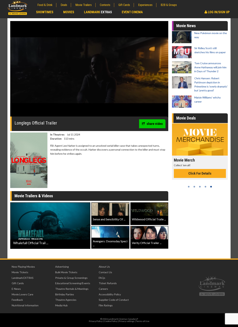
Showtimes (44, 12)
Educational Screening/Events (72, 283)
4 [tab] (205, 187)
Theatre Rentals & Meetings (72, 288)
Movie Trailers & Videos (34, 196)
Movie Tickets (20, 272)
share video (155, 124)
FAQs (102, 277)
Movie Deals (186, 118)
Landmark (98, 12)
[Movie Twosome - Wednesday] (200, 139)
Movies (68, 12)
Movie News (186, 25)
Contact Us (105, 272)
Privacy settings (126, 321)
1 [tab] (189, 187)
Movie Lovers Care (22, 294)
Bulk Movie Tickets (66, 272)
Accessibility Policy (110, 294)
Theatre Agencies (65, 299)
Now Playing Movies (23, 266)
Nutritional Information (25, 305)
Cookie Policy (110, 321)
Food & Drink (44, 5)
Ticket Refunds (108, 283)
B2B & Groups (169, 5)
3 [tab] (200, 187)
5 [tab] (211, 187)
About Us (104, 266)
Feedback (17, 299)
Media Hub (61, 305)
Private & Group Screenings (71, 277)
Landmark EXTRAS (22, 277)
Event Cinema (132, 12)
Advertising (62, 266)
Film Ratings (106, 305)
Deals (64, 5)
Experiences (145, 5)
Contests (105, 5)
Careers (103, 288)
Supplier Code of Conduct (114, 299)
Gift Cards (124, 5)
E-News (16, 288)
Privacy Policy (95, 321)
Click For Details (199, 177)
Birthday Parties (64, 294)
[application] (89, 70)
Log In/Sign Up (218, 12)
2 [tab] (194, 187)
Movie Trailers (83, 5)
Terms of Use (142, 321)
